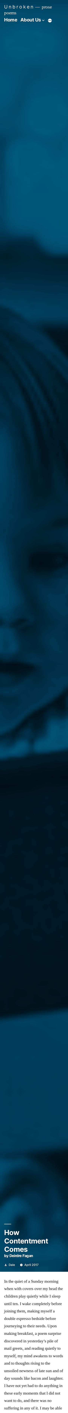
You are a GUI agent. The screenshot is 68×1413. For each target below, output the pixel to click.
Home (10, 20)
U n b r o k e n (18, 7)
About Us (30, 20)
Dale (12, 1265)
